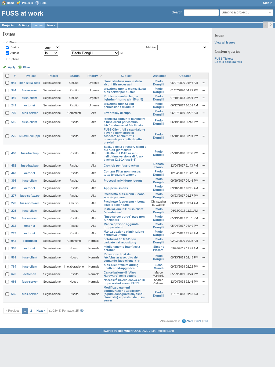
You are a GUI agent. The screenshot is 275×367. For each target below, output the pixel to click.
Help (43, 2)
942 (13, 240)
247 (13, 218)
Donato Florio (158, 165)
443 (13, 173)
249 (13, 105)
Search (177, 12)
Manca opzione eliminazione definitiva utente (124, 233)
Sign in (267, 2)
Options (14, 58)
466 (13, 153)
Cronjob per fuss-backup (121, 165)
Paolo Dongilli (158, 83)
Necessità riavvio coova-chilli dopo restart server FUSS (124, 281)
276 (13, 136)
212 (13, 225)
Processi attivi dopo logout (123, 180)
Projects (27, 2)
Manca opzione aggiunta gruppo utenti (121, 225)
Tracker (53, 75)
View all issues (225, 42)
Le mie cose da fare (228, 61)
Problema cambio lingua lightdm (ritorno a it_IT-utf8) (123, 98)
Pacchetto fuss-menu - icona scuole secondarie (124, 203)
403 (13, 188)
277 (13, 195)
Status (14, 47)
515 (13, 122)
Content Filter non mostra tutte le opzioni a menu (122, 173)
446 (13, 97)
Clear (26, 67)
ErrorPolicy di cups (117, 112)
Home (11, 2)
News (51, 25)
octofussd (30, 240)
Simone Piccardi (158, 248)
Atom (189, 320)
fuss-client (29, 97)
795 (13, 112)
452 (13, 165)
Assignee (159, 75)
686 (13, 281)
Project (31, 75)
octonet (29, 105)
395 (13, 180)
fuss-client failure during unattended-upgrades (121, 266)
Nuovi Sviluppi (29, 136)
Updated (185, 75)
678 (13, 274)
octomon (29, 274)
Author (14, 52)
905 (13, 248)
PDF (206, 320)
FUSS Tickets (224, 58)
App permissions (116, 188)
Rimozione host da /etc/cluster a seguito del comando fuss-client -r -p (122, 257)
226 (13, 210)
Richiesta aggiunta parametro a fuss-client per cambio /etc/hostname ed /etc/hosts (125, 122)
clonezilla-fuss (29, 82)
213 (13, 233)
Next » (41, 310)
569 (13, 257)
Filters (13, 42)
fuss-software (29, 195)
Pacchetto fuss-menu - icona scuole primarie (124, 195)
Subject (126, 75)
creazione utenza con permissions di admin (119, 105)
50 (82, 310)
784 (13, 266)
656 (13, 294)
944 (13, 90)
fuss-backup (30, 153)
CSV (198, 320)
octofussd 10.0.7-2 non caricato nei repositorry (120, 241)
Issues (38, 25)
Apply (12, 67)
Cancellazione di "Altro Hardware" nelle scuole (120, 274)
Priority (93, 75)
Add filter (151, 47)
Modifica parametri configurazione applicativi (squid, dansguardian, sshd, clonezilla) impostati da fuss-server (124, 294)
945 (13, 82)
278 (13, 203)
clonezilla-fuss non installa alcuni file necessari (123, 83)
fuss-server (30, 90)
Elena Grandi (159, 266)
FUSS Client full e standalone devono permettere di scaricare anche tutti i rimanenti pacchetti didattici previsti (124, 136)
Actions (203, 83)
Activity (23, 25)
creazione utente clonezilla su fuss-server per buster (125, 90)
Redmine (124, 330)
